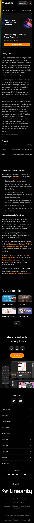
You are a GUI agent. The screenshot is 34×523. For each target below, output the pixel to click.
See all (17, 323)
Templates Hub (8, 10)
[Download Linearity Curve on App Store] (13, 401)
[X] (21, 474)
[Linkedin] (17, 474)
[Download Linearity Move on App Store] (20, 401)
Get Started (17, 355)
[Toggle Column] (30, 409)
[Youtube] (25, 474)
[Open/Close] (30, 3)
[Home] (7, 3)
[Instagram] (13, 474)
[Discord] (9, 474)
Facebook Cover (14, 10)
